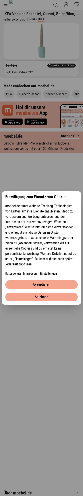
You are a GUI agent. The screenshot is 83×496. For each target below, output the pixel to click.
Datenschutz (13, 273)
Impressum (30, 273)
